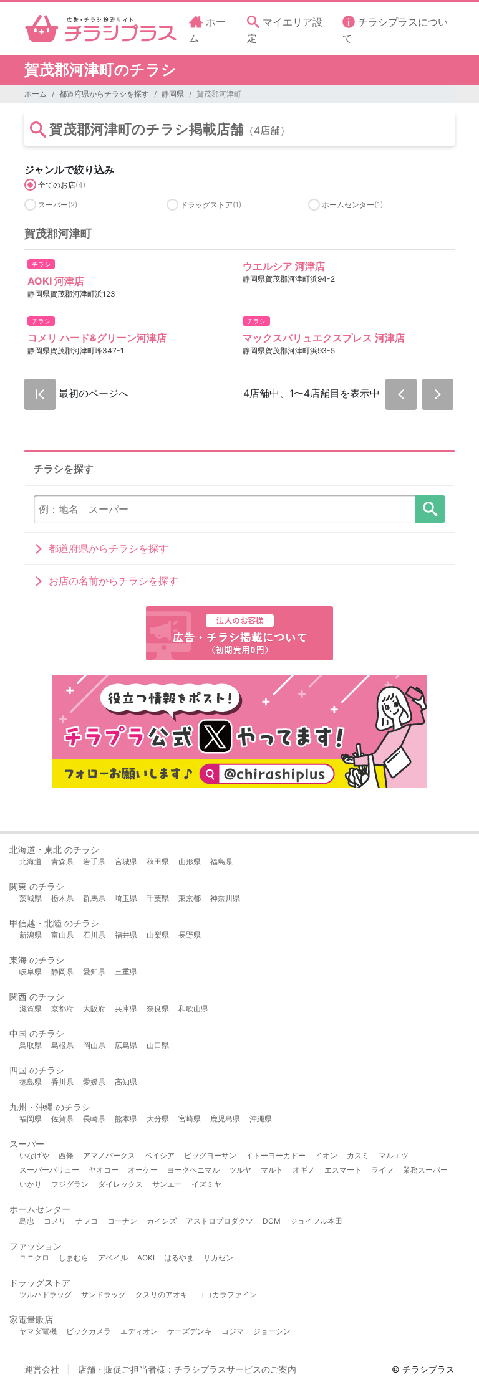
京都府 (62, 1008)
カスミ (358, 1155)
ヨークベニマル (193, 1169)
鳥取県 (30, 1045)
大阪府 (94, 1008)
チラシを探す (430, 509)
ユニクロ (34, 1257)
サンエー (167, 1184)
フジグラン (70, 1184)
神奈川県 (225, 898)
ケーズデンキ (189, 1331)
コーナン (122, 1221)
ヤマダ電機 (38, 1331)
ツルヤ (240, 1169)
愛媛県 (94, 1082)
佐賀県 (62, 1118)
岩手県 (94, 861)
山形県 (189, 861)
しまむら (74, 1257)
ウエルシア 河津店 (284, 266)
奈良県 (158, 1008)
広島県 (126, 1045)
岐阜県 (30, 971)
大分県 (158, 1118)
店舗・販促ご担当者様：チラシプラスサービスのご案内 (187, 1369)
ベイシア (160, 1155)
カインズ (162, 1221)
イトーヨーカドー (276, 1155)
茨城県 (30, 898)
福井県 (126, 935)
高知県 (126, 1082)
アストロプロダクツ (219, 1221)
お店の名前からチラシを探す (113, 580)
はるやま (179, 1257)
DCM (272, 1221)
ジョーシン (272, 1331)
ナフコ (86, 1221)
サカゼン (218, 1257)
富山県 (62, 935)
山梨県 (158, 935)
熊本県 (126, 1118)
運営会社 (41, 1369)
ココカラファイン (227, 1294)
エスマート (343, 1169)
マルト (272, 1169)
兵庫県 (126, 1008)
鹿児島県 (225, 1118)
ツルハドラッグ (45, 1294)
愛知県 (94, 971)
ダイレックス (120, 1184)
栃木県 (62, 898)
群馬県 (94, 898)
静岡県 (173, 93)
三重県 (126, 971)
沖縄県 (260, 1118)
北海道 (30, 861)
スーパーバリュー (49, 1169)
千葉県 (158, 898)
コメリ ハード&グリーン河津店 (97, 337)
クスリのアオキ (161, 1294)
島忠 (26, 1221)
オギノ (304, 1169)
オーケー (143, 1169)
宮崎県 (189, 1118)
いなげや (34, 1155)
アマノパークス (109, 1155)
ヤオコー (104, 1169)
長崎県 (94, 1118)
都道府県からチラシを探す (104, 93)
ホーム (35, 93)
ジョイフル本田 (316, 1221)
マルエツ (394, 1155)
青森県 (62, 861)
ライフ (382, 1169)
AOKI (146, 1257)
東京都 (189, 898)
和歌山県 (193, 1008)
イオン (326, 1155)
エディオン (139, 1331)
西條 (66, 1155)
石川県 (94, 935)
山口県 (158, 1045)
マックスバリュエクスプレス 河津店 (324, 337)
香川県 (62, 1082)
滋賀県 (30, 1008)
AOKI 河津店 (55, 281)
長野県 (189, 935)
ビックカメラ (88, 1331)
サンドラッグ (103, 1294)
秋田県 (158, 861)
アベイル (113, 1257)
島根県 (62, 1045)
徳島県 (30, 1082)
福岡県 (30, 1118)
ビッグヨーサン (210, 1155)
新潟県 (30, 935)
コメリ (55, 1221)
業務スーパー (425, 1169)
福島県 (221, 861)
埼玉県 (126, 898)
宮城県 (126, 861)
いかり (30, 1184)
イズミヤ (206, 1184)
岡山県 (94, 1045)
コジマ (232, 1331)
